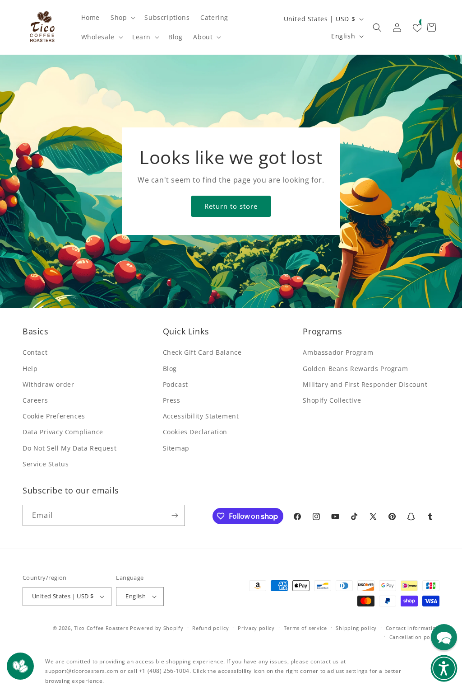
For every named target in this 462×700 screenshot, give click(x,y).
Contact (35, 352)
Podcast (175, 384)
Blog (170, 368)
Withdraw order (48, 384)
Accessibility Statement (201, 416)
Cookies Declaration (195, 432)
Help (30, 368)
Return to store (231, 206)
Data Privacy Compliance (63, 432)
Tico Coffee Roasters (101, 628)
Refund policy (210, 628)
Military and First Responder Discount (365, 384)
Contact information (412, 628)
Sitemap (176, 448)
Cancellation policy (414, 637)
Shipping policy (356, 628)
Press (171, 400)
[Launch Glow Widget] (20, 666)
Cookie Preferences (54, 416)
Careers (35, 400)
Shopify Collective (332, 400)
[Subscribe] (175, 515)
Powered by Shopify (157, 628)
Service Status (46, 464)
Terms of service (305, 628)
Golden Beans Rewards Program (355, 368)
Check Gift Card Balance (202, 352)
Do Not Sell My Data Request (69, 448)
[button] (122, 17)
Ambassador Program (338, 352)
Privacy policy (256, 628)
